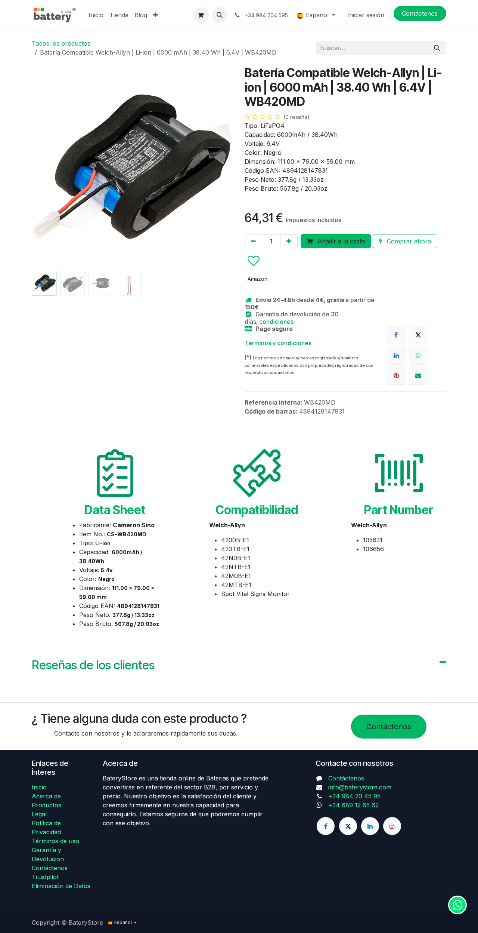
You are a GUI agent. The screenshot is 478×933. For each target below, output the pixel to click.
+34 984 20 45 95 (354, 796)
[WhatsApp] (418, 355)
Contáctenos (388, 726)
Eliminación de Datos (61, 886)
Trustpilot (45, 877)
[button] (219, 15)
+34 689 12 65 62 (353, 805)
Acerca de (46, 796)
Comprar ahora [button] (408, 241)
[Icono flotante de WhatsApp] (457, 905)
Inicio (39, 787)
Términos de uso (55, 841)
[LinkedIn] (396, 355)
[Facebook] (396, 335)
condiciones (276, 321)
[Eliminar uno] (253, 241)
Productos (46, 805)
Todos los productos (61, 43)
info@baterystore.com (359, 787)
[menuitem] (96, 14)
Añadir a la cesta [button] (340, 241)
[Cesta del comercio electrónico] (201, 15)
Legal (39, 814)
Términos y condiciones (278, 343)
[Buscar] (437, 48)
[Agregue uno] (289, 241)
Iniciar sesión (365, 15)
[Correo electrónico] (418, 375)
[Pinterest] (396, 375)
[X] (418, 335)
